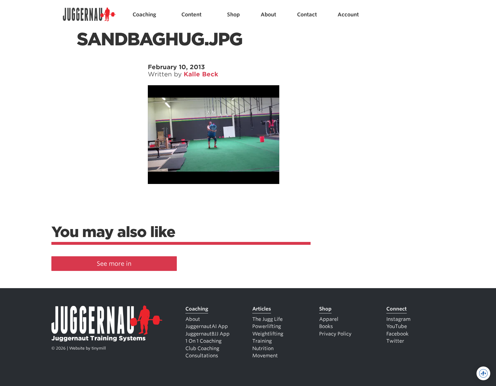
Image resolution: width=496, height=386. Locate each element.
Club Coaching (202, 348)
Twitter (395, 341)
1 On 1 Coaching (203, 341)
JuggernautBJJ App (207, 334)
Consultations (201, 355)
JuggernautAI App (206, 326)
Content (191, 14)
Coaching (144, 14)
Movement (265, 355)
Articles (261, 309)
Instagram (398, 319)
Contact (307, 14)
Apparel (328, 319)
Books (326, 326)
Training (262, 341)
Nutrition (263, 348)
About (268, 14)
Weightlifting (267, 334)
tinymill (99, 348)
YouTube (396, 326)
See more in (114, 263)
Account (348, 14)
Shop (233, 14)
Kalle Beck (201, 74)
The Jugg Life (267, 319)
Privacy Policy (335, 334)
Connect (396, 309)
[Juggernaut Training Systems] (89, 14)
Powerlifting (266, 326)
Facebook (397, 334)
